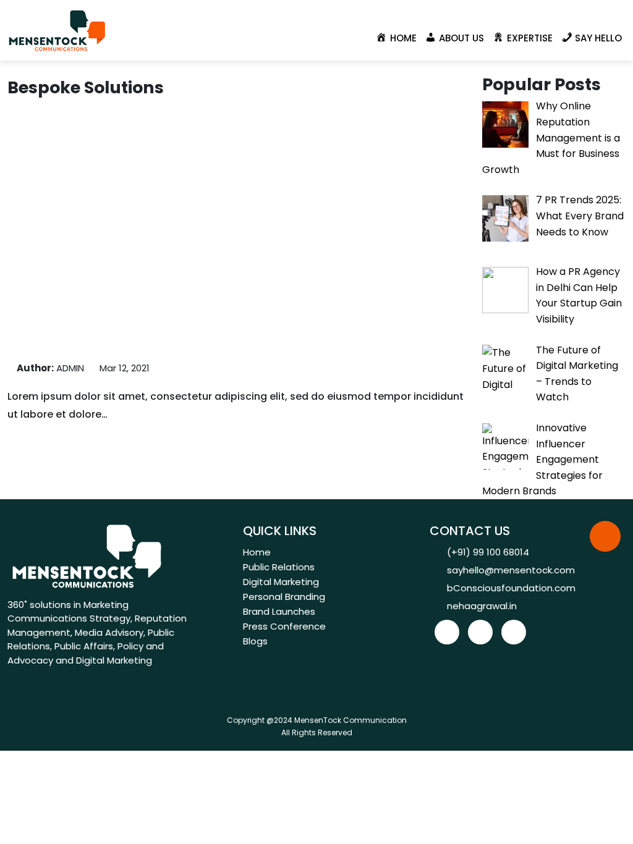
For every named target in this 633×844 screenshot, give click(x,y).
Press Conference (284, 626)
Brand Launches (279, 611)
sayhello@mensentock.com (511, 569)
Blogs (255, 641)
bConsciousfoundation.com (511, 587)
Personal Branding (284, 596)
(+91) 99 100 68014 (488, 552)
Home (257, 552)
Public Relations (279, 566)
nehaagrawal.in (482, 605)
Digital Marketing (281, 581)
